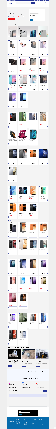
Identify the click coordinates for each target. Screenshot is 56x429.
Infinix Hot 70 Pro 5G (10, 196)
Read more (24, 366)
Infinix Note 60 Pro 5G (21, 213)
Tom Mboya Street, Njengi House (36, 0)
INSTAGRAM (11, 384)
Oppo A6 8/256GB (41, 286)
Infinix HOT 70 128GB (41, 196)
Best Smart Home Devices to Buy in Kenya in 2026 (42, 361)
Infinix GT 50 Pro (21, 196)
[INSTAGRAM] (9, 383)
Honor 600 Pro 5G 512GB (42, 233)
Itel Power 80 (20, 323)
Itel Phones (9, 322)
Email (38, 10)
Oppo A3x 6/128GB (21, 286)
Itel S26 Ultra (40, 323)
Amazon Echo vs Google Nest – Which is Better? (27, 361)
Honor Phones (9, 232)
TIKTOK (37, 384)
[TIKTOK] (36, 383)
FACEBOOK (24, 384)
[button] (12, 9)
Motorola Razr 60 (21, 140)
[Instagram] (10, 424)
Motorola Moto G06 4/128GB (22, 122)
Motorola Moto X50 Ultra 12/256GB (12, 140)
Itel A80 (20, 340)
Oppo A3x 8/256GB (10, 286)
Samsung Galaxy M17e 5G (11, 85)
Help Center (46, 0)
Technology (9, 359)
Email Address (20, 411)
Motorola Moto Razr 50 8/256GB (42, 122)
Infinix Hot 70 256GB (31, 196)
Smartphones (13, 84)
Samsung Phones (10, 84)
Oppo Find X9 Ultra (21, 303)
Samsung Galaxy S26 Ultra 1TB (22, 85)
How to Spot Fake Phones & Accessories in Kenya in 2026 (13, 361)
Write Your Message (32, 15)
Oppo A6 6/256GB (10, 303)
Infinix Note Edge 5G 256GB (32, 213)
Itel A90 (30, 323)
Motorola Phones (10, 139)
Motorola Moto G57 (31, 140)
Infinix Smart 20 (10, 213)
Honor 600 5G (30, 233)
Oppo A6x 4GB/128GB (31, 286)
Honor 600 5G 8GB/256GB (22, 233)
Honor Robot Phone (10, 233)
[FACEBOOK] (23, 383)
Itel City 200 (9, 323)
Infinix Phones (9, 212)
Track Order (42, 0)
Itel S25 (9, 340)
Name (31, 10)
